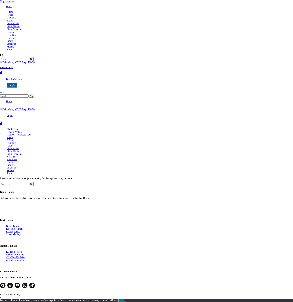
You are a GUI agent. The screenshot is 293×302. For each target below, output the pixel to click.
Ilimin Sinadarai (14, 29)
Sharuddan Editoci (15, 254)
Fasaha (10, 20)
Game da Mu (12, 226)
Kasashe (11, 32)
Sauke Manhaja (13, 234)
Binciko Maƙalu (14, 132)
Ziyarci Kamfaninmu (16, 260)
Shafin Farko (13, 129)
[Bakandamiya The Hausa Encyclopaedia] (17, 109)
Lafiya (10, 41)
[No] (125, 301)
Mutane (10, 46)
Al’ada (10, 14)
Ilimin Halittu (13, 26)
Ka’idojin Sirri (13, 231)
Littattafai (11, 43)
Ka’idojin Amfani (14, 228)
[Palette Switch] (146, 72)
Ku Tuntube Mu (14, 252)
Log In (12, 85)
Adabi (10, 12)
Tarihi (9, 49)
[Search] (1, 56)
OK (120, 300)
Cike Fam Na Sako (15, 257)
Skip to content (7, 1)
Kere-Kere (12, 35)
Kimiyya (11, 38)
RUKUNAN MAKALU (19, 134)
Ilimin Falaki (13, 23)
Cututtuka (11, 17)
